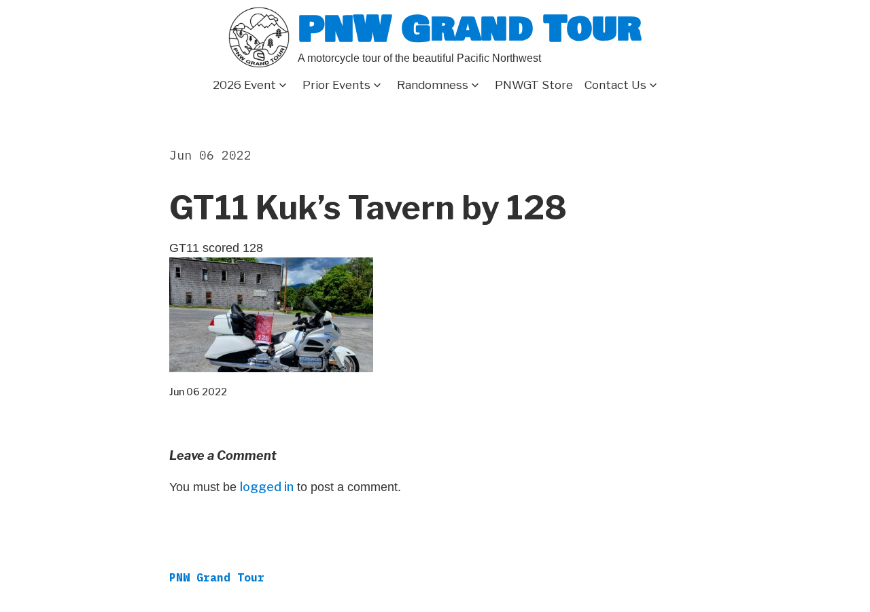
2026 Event (244, 85)
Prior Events (336, 85)
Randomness (432, 85)
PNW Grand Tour (470, 29)
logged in (267, 487)
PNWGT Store (534, 85)
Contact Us (615, 85)
